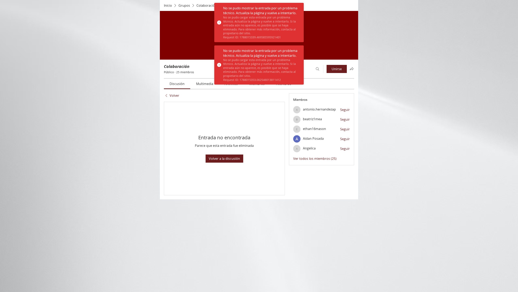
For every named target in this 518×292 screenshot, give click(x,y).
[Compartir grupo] (351, 68)
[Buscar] (317, 69)
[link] (177, 84)
